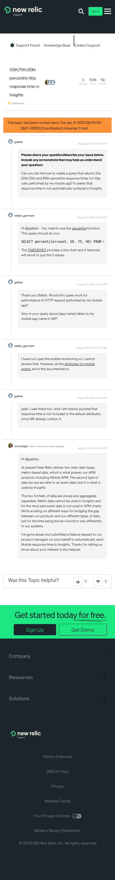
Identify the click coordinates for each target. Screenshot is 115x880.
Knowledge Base (57, 45)
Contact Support (87, 45)
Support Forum (28, 45)
